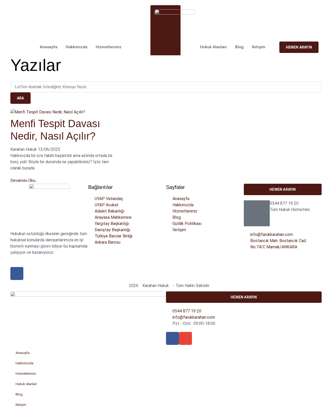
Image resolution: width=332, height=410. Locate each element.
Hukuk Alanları (213, 47)
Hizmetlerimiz (108, 47)
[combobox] (166, 86)
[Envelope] (21, 30)
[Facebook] (13, 30)
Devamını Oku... (24, 180)
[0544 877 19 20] (257, 213)
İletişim (258, 47)
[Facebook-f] (172, 338)
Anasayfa (48, 47)
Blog (239, 47)
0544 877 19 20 (284, 203)
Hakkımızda (76, 47)
